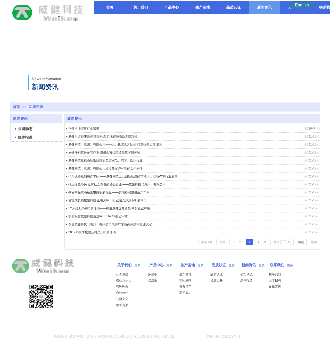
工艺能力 (185, 293)
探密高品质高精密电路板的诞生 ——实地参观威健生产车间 (109, 192)
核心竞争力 (123, 280)
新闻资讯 (36, 107)
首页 (16, 107)
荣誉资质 (122, 305)
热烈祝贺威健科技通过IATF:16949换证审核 (98, 216)
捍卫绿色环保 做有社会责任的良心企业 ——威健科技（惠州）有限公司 (117, 184)
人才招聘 (275, 280)
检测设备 (216, 280)
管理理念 (122, 286)
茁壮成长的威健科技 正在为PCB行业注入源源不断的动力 (107, 200)
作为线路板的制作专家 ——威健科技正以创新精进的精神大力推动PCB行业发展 (123, 176)
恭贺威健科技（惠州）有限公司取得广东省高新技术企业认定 (110, 224)
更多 (137, 265)
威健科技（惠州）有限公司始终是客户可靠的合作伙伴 (105, 168)
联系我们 (277, 265)
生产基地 (187, 265)
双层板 (152, 280)
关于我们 (124, 265)
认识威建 (122, 274)
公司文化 (122, 299)
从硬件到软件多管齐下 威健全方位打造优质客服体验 (104, 152)
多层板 (152, 274)
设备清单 (185, 286)
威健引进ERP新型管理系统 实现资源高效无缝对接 (102, 136)
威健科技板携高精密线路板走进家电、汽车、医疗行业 (105, 160)
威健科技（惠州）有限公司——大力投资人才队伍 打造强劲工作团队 (115, 144)
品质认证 (219, 265)
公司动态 (246, 274)
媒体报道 (246, 280)
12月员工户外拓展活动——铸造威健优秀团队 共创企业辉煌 (109, 208)
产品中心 (156, 265)
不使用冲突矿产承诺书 (83, 128)
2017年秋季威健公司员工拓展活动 (92, 232)
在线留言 (275, 286)
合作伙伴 (122, 293)
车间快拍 (185, 280)
